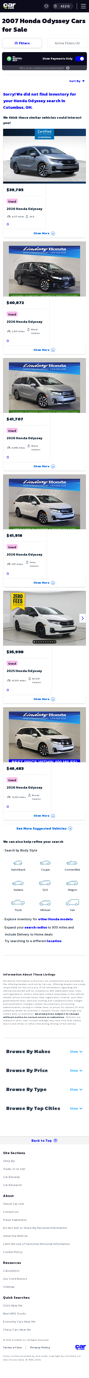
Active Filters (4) (67, 43)
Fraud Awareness (15, 1220)
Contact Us (11, 1212)
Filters (24, 43)
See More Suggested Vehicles (41, 828)
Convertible (72, 870)
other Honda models (55, 919)
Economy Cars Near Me (19, 1321)
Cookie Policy (13, 1252)
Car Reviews (11, 1177)
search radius (35, 927)
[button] (46, 6)
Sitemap (9, 1287)
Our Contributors (15, 1279)
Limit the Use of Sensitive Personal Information (36, 1244)
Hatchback (18, 870)
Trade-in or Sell (14, 1169)
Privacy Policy (40, 1347)
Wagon (72, 890)
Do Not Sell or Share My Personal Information (35, 1228)
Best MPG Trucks (14, 1313)
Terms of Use (12, 1347)
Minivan (45, 910)
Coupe (45, 870)
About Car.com (13, 1204)
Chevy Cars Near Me (17, 1330)
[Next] (82, 618)
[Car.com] (9, 6)
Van (72, 910)
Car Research (12, 1185)
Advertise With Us (15, 1236)
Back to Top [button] (41, 1140)
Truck (18, 910)
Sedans (18, 890)
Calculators (11, 1271)
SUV (45, 890)
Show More (42, 233)
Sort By (75, 81)
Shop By (9, 1161)
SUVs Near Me (12, 1305)
